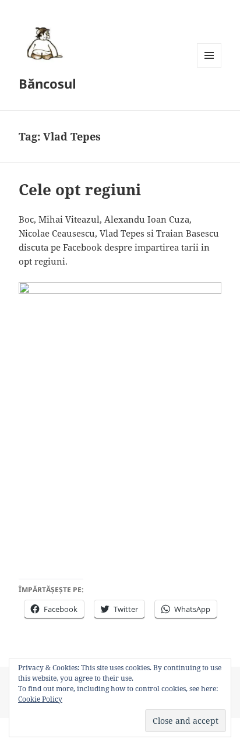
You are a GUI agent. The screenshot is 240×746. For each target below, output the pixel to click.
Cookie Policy (40, 699)
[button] (43, 43)
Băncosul (47, 83)
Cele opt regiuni (80, 189)
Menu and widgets (209, 67)
